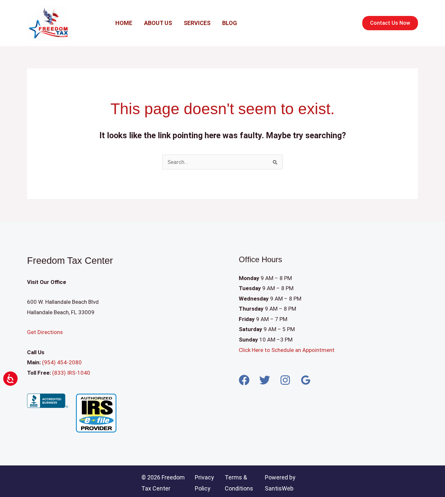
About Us (158, 23)
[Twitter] (264, 380)
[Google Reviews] (305, 380)
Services (197, 23)
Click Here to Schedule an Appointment (287, 350)
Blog (229, 23)
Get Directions (45, 332)
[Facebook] (244, 380)
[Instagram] (285, 380)
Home (123, 23)
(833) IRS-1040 (71, 372)
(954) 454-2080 (61, 362)
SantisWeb (279, 488)
